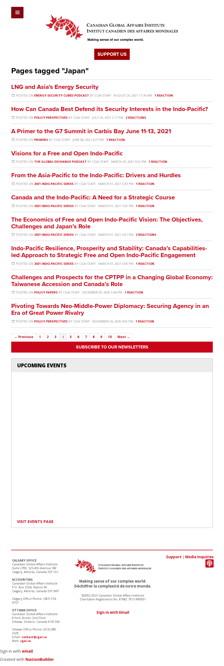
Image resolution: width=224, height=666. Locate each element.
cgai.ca (25, 641)
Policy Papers (46, 292)
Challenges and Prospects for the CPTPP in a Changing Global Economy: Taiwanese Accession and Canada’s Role (112, 281)
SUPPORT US (112, 54)
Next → (123, 337)
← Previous (23, 337)
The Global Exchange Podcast (60, 161)
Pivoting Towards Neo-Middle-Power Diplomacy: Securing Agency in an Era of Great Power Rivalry (110, 309)
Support (174, 556)
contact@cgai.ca (34, 637)
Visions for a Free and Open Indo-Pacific (67, 153)
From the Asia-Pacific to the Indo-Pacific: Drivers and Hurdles (96, 175)
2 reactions (136, 117)
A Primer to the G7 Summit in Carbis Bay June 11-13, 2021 (91, 131)
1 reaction (163, 95)
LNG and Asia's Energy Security (55, 87)
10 (110, 337)
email (27, 651)
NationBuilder (39, 659)
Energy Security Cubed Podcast (61, 95)
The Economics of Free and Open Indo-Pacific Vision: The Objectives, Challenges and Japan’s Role (107, 223)
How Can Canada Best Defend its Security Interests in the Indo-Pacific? (109, 109)
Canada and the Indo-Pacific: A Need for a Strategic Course (93, 197)
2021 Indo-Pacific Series (54, 184)
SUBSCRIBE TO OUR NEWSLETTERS (112, 347)
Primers (41, 140)
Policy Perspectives (51, 117)
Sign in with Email (112, 612)
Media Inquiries (199, 556)
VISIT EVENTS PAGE (35, 521)
